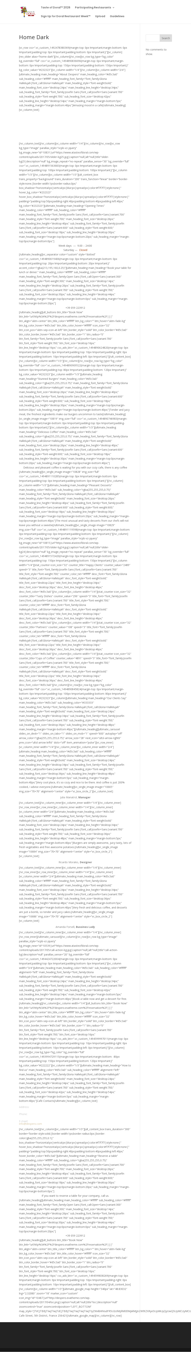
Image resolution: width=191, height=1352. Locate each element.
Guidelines (117, 16)
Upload (100, 16)
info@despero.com (30, 1123)
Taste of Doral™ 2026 (55, 7)
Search (166, 38)
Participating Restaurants (93, 7)
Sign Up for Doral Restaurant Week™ (65, 16)
